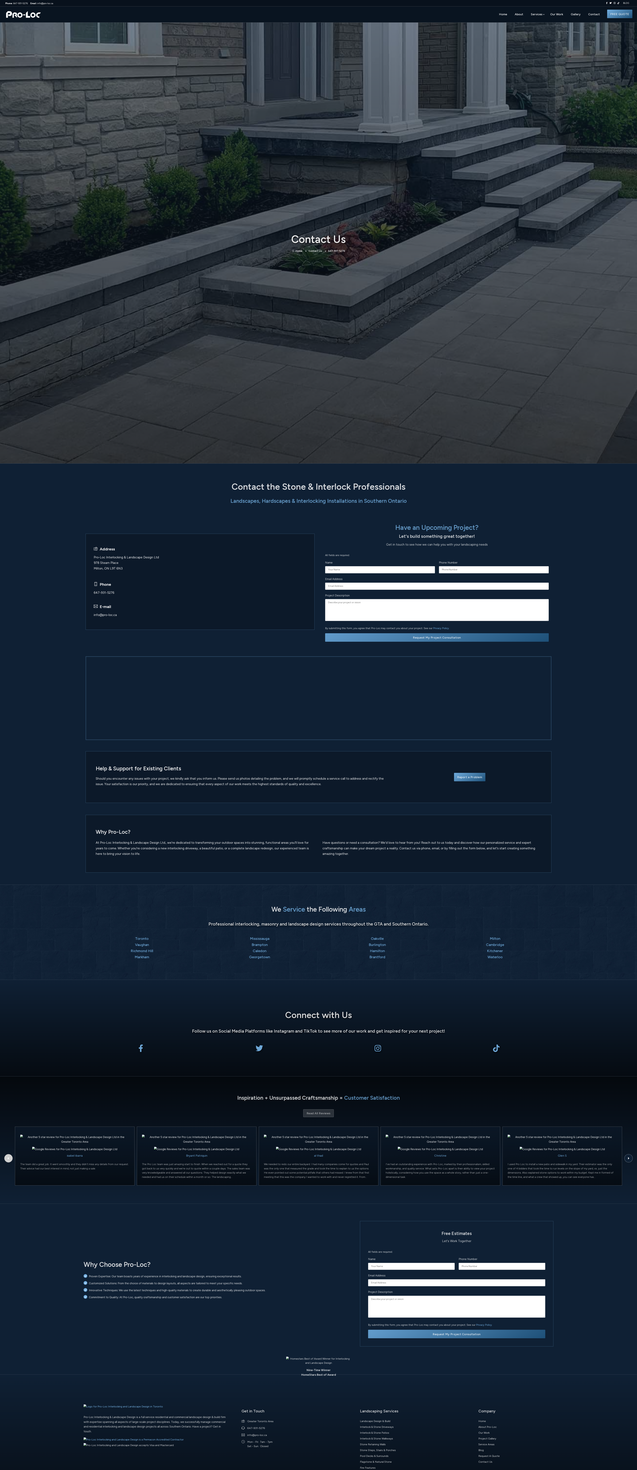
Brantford (377, 957)
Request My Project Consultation (437, 637)
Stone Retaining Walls (373, 1444)
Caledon (259, 951)
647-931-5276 (16, 3)
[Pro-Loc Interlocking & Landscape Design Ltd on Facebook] (606, 3)
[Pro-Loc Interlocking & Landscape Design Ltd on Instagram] (613, 3)
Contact (594, 14)
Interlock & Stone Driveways (377, 1427)
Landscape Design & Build (375, 1421)
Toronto (142, 938)
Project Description (337, 595)
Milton (495, 938)
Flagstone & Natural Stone (376, 1461)
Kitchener (495, 951)
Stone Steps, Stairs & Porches (378, 1450)
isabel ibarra (75, 1155)
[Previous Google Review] (8, 1158)
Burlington (377, 944)
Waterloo (495, 957)
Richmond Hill (142, 951)
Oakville (377, 938)
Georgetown (259, 957)
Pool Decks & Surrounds (374, 1456)
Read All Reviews (318, 1113)
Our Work (556, 14)
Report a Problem (469, 777)
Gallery (576, 14)
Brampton (260, 944)
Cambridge (495, 944)
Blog (481, 1450)
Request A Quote (489, 1456)
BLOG (626, 3)
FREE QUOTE (619, 14)
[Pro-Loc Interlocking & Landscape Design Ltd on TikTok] (618, 3)
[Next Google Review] (628, 1158)
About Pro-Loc (487, 1427)
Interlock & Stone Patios (374, 1432)
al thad (318, 1155)
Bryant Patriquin (196, 1155)
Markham (142, 957)
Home (503, 14)
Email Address (334, 579)
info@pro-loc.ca (41, 3)
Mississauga (259, 938)
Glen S (562, 1155)
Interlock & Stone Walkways (376, 1438)
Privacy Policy (441, 628)
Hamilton (377, 951)
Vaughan (142, 944)
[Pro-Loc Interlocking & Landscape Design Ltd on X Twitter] (610, 3)
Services (536, 14)
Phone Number (448, 562)
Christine (440, 1155)
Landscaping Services (379, 1411)
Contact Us (315, 250)
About (519, 14)
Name (329, 562)
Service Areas (486, 1444)
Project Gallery (487, 1438)
